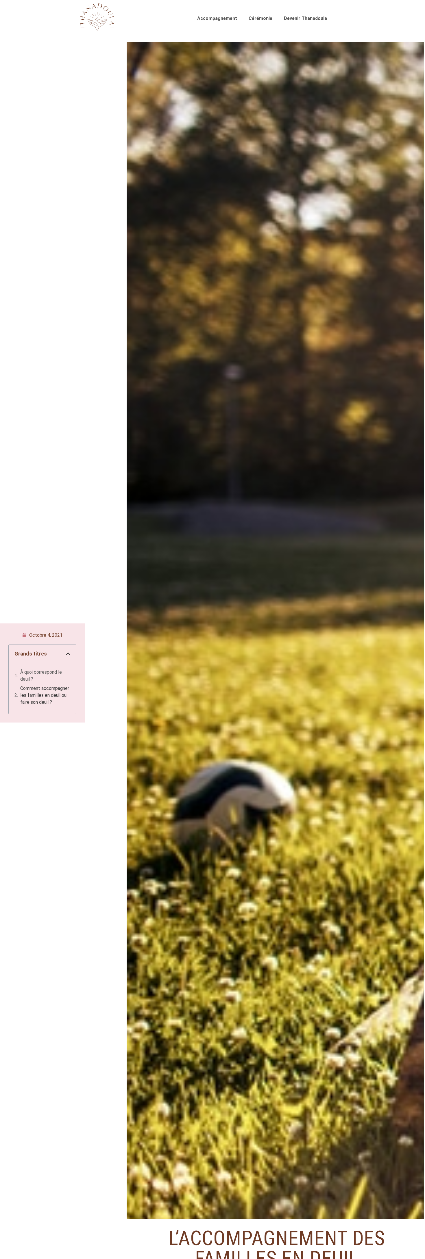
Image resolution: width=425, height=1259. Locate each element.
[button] (68, 653)
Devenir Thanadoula (305, 18)
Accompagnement (217, 18)
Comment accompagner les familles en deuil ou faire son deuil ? (44, 695)
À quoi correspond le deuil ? (41, 675)
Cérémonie (260, 18)
